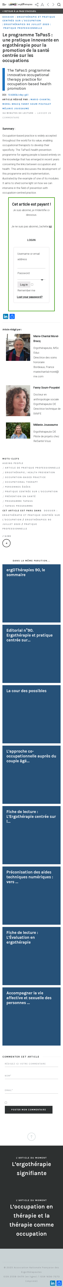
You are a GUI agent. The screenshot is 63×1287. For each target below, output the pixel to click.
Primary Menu (5, 4)
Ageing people (12, 463)
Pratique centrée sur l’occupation (31, 491)
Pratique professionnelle (22, 28)
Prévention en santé (20, 496)
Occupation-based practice (25, 477)
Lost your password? (29, 296)
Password (23, 273)
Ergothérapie (15, 472)
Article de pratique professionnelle (32, 467)
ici (50, 226)
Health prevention (41, 472)
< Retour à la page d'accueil (19, 11)
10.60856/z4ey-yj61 (18, 94)
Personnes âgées (18, 486)
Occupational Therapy (21, 482)
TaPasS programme (19, 506)
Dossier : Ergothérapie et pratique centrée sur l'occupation (28, 19)
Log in (24, 284)
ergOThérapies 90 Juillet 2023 (26, 24)
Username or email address (28, 256)
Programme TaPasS (19, 501)
